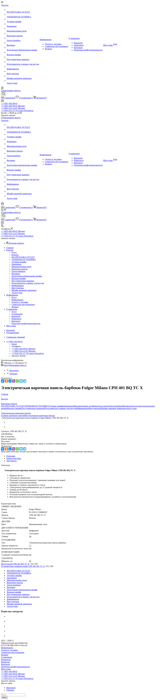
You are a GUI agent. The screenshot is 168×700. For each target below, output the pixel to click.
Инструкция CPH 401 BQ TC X (15, 564)
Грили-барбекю (116, 406)
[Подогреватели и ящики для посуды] (23, 62)
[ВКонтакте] (2, 381)
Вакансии (5, 662)
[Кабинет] (2, 101)
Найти (4, 698)
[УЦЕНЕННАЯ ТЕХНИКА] (23, 14)
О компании (17, 314)
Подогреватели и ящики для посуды (60, 408)
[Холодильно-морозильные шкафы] (23, 47)
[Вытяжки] (23, 43)
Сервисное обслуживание (12, 652)
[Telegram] (24, 381)
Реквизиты (6, 659)
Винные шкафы (14, 408)
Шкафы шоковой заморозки (113, 408)
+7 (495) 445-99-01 (9, 103)
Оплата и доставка (9, 650)
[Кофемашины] (23, 66)
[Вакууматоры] (23, 71)
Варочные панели (101, 406)
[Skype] (21, 381)
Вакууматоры (95, 408)
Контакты (5, 664)
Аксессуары (131, 408)
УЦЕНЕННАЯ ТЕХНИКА (36, 406)
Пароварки (68, 406)
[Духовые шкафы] (23, 19)
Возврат (4, 655)
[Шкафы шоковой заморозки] (23, 76)
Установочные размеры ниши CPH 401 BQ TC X (23, 566)
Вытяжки (127, 406)
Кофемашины (83, 408)
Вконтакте (14, 370)
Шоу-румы (6, 669)
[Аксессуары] (23, 81)
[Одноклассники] (6, 381)
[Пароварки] (23, 24)
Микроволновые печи (83, 406)
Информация (17, 300)
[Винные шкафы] (23, 52)
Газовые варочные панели (13, 415)
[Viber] (13, 381)
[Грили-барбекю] (23, 38)
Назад (14, 252)
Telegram (13, 374)
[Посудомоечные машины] (23, 57)
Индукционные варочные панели (40, 415)
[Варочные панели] (23, 33)
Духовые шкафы (56, 406)
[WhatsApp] (17, 381)
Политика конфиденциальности (15, 667)
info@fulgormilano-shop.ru (15, 365)
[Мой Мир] (10, 381)
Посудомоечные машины (33, 408)
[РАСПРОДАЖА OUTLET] (23, 10)
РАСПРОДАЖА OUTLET (12, 406)
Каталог (15, 255)
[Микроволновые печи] (23, 28)
